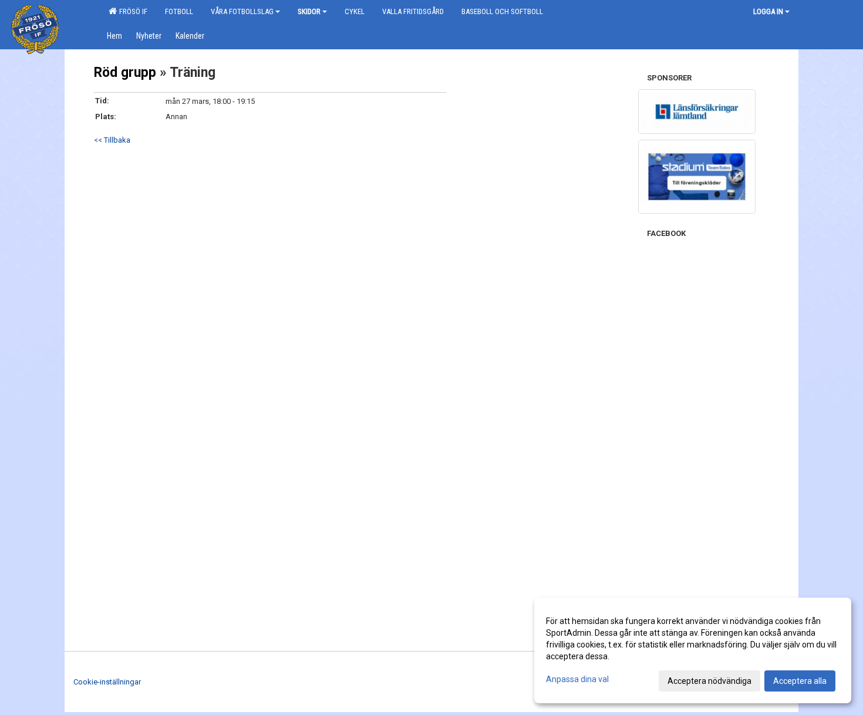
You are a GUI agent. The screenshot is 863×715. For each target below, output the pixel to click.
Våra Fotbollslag (242, 11)
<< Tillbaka (112, 140)
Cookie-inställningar (107, 681)
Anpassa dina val (577, 679)
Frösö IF (131, 11)
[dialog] (692, 650)
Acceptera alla (800, 681)
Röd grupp (125, 72)
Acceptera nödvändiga (709, 681)
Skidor (309, 11)
